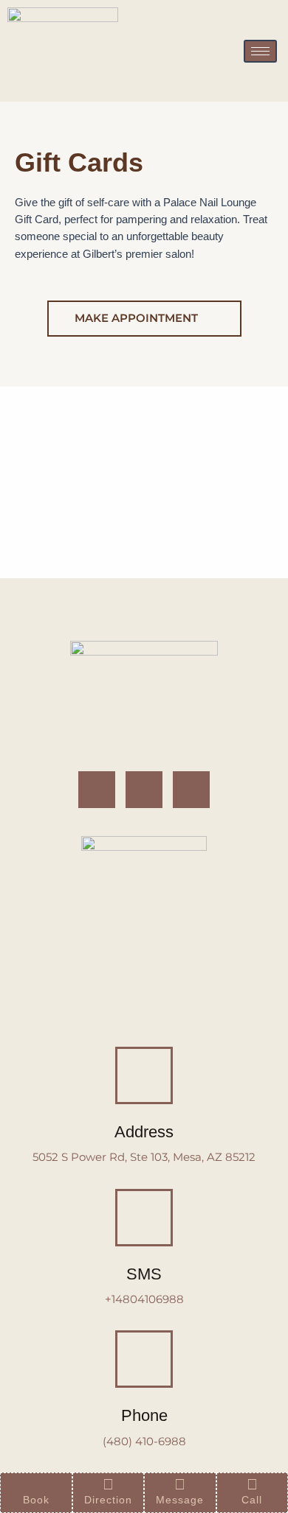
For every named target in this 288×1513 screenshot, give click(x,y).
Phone (144, 1415)
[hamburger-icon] (260, 51)
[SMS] (144, 1217)
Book (36, 1499)
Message (180, 1499)
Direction (108, 1499)
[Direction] (107, 1484)
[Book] (36, 1484)
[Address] (144, 1075)
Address (144, 1132)
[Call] (251, 1484)
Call (251, 1499)
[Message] (180, 1484)
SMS (144, 1274)
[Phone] (144, 1359)
